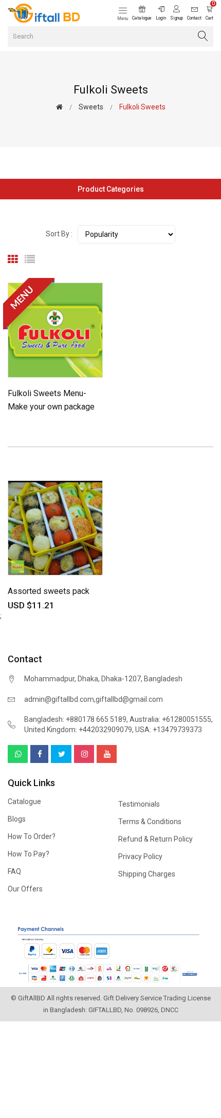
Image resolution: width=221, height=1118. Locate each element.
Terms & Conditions (149, 821)
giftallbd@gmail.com (129, 699)
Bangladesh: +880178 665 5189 (75, 719)
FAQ (14, 871)
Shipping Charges (146, 874)
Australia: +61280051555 (170, 719)
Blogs (17, 819)
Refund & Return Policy (155, 839)
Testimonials (139, 804)
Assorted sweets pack (48, 591)
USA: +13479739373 (168, 729)
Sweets (91, 107)
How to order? (32, 836)
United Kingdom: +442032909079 (78, 729)
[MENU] (55, 329)
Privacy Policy (140, 856)
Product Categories (111, 189)
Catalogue (24, 801)
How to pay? (28, 854)
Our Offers (25, 888)
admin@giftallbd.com (59, 699)
